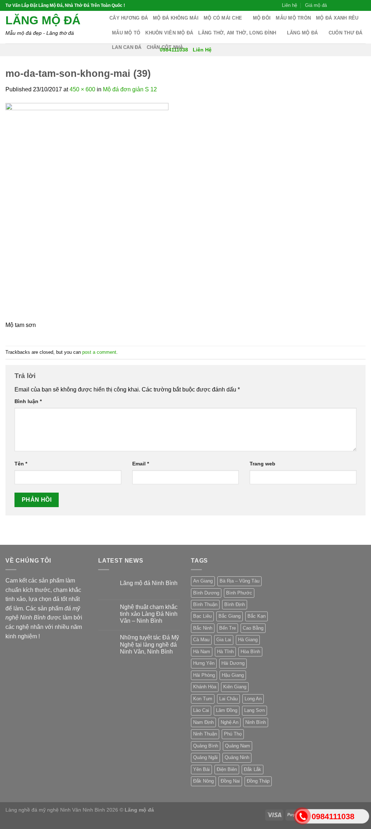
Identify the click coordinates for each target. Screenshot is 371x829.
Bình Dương (206, 593)
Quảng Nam (237, 746)
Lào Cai (201, 710)
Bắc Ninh (202, 628)
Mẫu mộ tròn (293, 18)
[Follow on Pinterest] (362, 5)
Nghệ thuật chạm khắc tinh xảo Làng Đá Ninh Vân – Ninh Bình (149, 614)
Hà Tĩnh (225, 651)
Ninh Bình (255, 722)
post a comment (99, 352)
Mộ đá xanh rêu (337, 18)
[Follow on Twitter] (348, 5)
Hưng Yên (203, 663)
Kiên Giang (234, 686)
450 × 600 (82, 89)
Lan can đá (127, 47)
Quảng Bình (205, 746)
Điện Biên (227, 769)
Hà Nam (201, 651)
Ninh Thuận (205, 734)
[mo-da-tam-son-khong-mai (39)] (86, 211)
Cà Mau (201, 639)
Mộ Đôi (262, 18)
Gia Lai (223, 639)
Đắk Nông (203, 781)
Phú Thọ (233, 734)
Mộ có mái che (223, 18)
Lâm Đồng (226, 710)
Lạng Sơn (254, 710)
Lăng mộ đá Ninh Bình (149, 583)
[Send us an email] (355, 5)
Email (140, 464)
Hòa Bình (250, 651)
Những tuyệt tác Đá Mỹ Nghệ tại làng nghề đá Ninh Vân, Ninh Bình (149, 644)
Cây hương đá (128, 18)
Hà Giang (248, 639)
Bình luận (28, 401)
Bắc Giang (229, 616)
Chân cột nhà (165, 47)
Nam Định (203, 722)
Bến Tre (227, 628)
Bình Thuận (205, 604)
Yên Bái (201, 769)
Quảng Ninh (237, 757)
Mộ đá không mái (176, 18)
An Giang (203, 581)
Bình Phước (239, 593)
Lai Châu (228, 698)
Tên (20, 464)
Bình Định (234, 604)
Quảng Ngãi (205, 757)
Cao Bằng (253, 628)
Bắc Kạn (256, 616)
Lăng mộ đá (42, 20)
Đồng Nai (230, 781)
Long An (253, 698)
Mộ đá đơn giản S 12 (130, 89)
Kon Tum (202, 698)
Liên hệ (289, 5)
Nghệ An (229, 722)
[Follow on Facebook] (334, 5)
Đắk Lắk (252, 769)
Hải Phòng (204, 675)
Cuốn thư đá (346, 33)
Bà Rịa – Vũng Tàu (239, 581)
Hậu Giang (233, 675)
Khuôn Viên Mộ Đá (169, 33)
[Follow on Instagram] (341, 5)
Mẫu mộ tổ (126, 33)
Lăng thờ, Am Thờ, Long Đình (237, 33)
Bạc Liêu (202, 616)
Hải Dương (233, 663)
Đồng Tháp (258, 781)
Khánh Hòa (204, 686)
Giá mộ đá (316, 5)
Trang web (262, 464)
